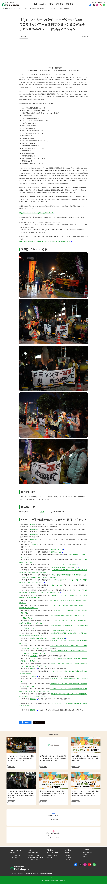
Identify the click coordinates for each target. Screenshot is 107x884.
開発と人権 (7, 9)
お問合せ (93, 2)
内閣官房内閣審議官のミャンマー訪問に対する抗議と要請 (47, 638)
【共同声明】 (33, 539)
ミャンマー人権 (54, 837)
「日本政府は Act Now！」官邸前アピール (64, 567)
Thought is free (62, 880)
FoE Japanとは (40, 4)
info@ (42, 512)
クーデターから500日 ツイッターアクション (65, 631)
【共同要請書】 (34, 529)
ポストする (40, 722)
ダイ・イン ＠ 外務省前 (70, 565)
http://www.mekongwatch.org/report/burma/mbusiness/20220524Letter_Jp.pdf (45, 241)
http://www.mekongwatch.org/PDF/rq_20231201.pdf (36, 213)
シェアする (26, 722)
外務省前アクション (57, 549)
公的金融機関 (54, 820)
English (100, 2)
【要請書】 (33, 524)
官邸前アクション (56, 552)
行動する (59, 4)
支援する (69, 4)
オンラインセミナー (58, 585)
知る (51, 4)
